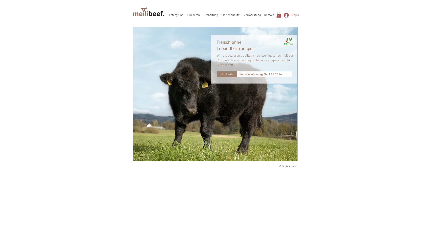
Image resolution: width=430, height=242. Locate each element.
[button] (278, 15)
